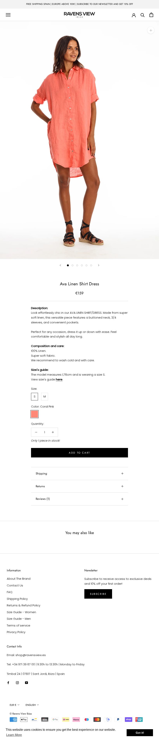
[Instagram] (17, 682)
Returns (40, 486)
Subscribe (98, 594)
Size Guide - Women (21, 612)
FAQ (9, 592)
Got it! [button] (140, 732)
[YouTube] (26, 682)
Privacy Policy (16, 632)
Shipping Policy (17, 599)
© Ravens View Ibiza (21, 713)
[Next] (98, 265)
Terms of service (18, 625)
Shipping (41, 473)
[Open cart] (151, 15)
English (31, 705)
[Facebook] (8, 682)
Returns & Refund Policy (23, 605)
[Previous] (60, 265)
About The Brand (18, 579)
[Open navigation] (8, 14)
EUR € (13, 705)
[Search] (143, 15)
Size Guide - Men (19, 619)
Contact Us (15, 585)
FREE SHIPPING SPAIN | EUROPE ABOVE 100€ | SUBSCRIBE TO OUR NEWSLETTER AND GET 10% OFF (79, 4)
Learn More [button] (14, 735)
